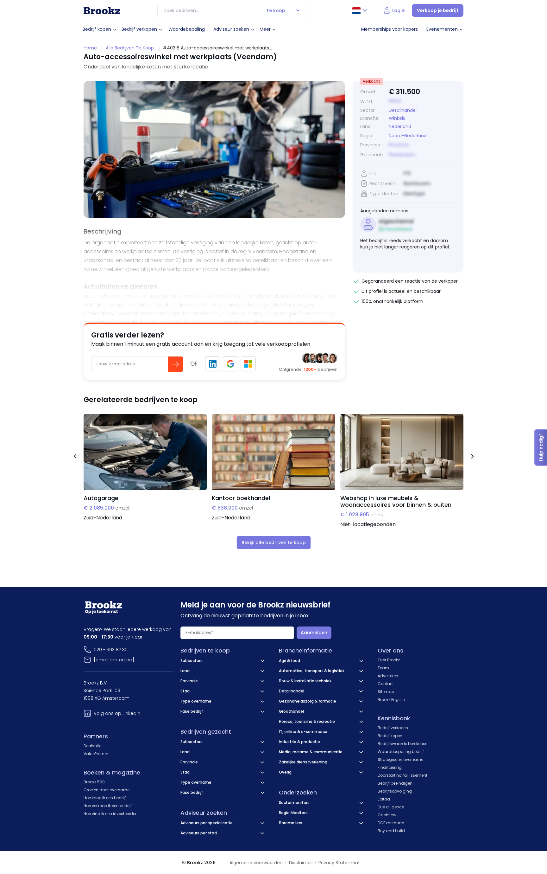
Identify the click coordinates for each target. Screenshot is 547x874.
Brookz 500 (94, 782)
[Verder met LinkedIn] (212, 363)
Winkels (397, 118)
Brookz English (391, 699)
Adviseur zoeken (231, 29)
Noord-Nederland (408, 136)
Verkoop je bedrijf (437, 10)
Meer (265, 29)
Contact (386, 683)
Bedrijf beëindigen (395, 783)
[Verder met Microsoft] (248, 363)
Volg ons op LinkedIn (117, 713)
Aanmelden (314, 632)
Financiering (390, 767)
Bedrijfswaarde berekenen (403, 743)
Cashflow (387, 815)
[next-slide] (472, 457)
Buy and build (391, 830)
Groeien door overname (106, 790)
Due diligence (391, 807)
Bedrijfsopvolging (395, 791)
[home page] (102, 10)
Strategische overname (400, 759)
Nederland (400, 127)
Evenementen (442, 29)
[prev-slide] (75, 457)
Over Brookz (389, 660)
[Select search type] (298, 10)
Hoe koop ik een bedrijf (105, 797)
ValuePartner (96, 753)
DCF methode (391, 823)
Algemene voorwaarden (256, 862)
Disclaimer (300, 862)
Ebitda (384, 799)
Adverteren (388, 675)
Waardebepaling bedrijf (401, 751)
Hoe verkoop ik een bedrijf (108, 805)
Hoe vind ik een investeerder (110, 813)
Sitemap (386, 691)
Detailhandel (403, 110)
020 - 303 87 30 (111, 649)
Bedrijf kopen (97, 29)
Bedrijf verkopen (139, 29)
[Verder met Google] (230, 363)
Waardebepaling (186, 29)
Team (383, 668)
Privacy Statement (339, 862)
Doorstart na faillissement (402, 775)
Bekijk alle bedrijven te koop (274, 542)
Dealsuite (92, 746)
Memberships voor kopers (389, 29)
